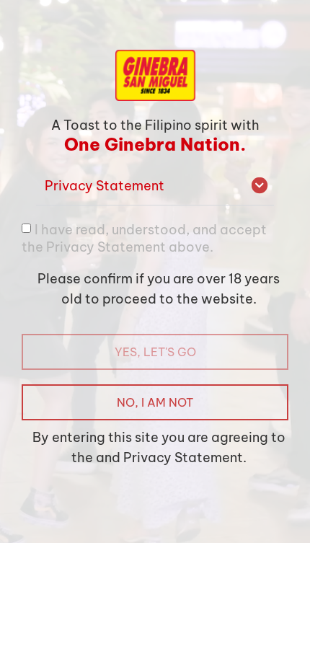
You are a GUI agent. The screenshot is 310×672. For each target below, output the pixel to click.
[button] (155, 186)
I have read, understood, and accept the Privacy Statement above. (144, 238)
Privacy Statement (104, 185)
